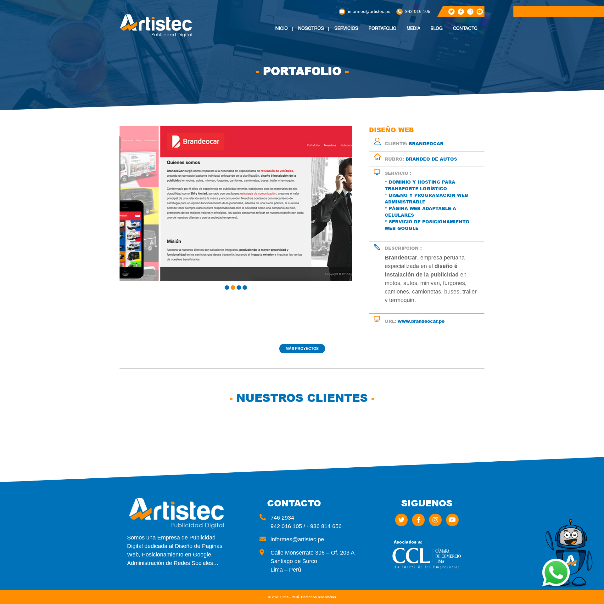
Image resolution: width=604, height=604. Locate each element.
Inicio (281, 29)
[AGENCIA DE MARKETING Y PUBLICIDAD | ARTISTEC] (157, 25)
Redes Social (353, 61)
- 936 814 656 (324, 526)
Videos (418, 48)
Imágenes (420, 39)
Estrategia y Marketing (353, 102)
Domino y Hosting (348, 72)
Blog (437, 29)
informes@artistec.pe (369, 11)
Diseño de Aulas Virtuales (356, 128)
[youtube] (480, 12)
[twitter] (451, 12)
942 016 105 (417, 11)
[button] (227, 287)
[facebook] (461, 12)
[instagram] (470, 12)
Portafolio (382, 29)
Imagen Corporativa (353, 50)
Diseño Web (350, 39)
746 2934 (282, 518)
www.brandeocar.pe (421, 321)
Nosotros (311, 29)
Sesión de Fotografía (351, 115)
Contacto (465, 29)
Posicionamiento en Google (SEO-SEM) (357, 87)
